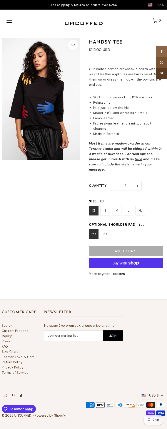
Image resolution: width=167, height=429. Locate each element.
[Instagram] (5, 396)
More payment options (107, 274)
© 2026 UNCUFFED (17, 415)
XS (94, 210)
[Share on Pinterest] (161, 73)
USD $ (159, 5)
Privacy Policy (12, 367)
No (105, 234)
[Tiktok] (21, 396)
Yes (93, 234)
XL (140, 210)
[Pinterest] (13, 396)
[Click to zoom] (73, 45)
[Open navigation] (9, 20)
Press (6, 341)
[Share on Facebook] (161, 51)
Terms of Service (15, 372)
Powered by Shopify (50, 415)
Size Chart (10, 352)
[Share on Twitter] (161, 62)
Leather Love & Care (18, 357)
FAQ (5, 346)
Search (7, 325)
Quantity (98, 185)
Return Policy (12, 362)
